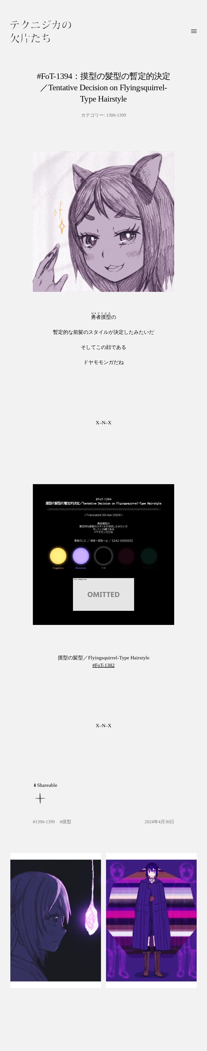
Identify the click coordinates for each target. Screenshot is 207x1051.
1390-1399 (45, 821)
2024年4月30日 (159, 821)
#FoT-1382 (103, 665)
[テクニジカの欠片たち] (40, 31)
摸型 (66, 821)
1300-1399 (116, 115)
